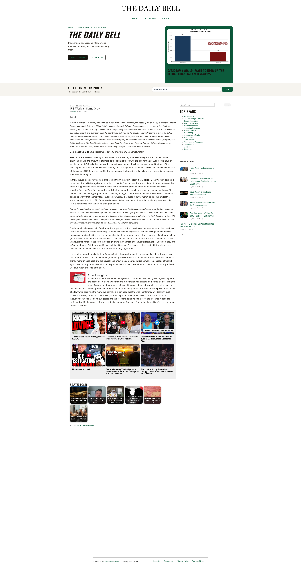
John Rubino (189, 140)
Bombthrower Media (111, 562)
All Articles (150, 18)
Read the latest (78, 57)
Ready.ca (188, 149)
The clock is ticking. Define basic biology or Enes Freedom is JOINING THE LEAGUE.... (157, 371)
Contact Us (168, 561)
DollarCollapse (190, 130)
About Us (156, 561)
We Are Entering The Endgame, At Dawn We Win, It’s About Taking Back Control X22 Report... (122, 371)
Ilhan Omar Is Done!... (81, 369)
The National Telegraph (193, 142)
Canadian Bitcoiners (192, 128)
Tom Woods (189, 144)
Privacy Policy (183, 561)
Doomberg (188, 133)
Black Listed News (191, 123)
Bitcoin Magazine (191, 121)
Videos (165, 18)
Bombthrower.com (191, 126)
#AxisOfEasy (189, 116)
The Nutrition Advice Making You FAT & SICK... (88, 338)
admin (74, 111)
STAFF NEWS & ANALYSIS (85, 426)
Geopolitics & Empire (192, 135)
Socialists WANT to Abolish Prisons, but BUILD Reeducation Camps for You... (156, 339)
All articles (97, 57)
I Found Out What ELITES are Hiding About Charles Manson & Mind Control (203, 181)
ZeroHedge (189, 147)
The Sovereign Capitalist (194, 119)
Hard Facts (188, 137)
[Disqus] (123, 459)
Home (135, 18)
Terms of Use (198, 561)
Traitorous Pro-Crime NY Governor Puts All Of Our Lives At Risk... (122, 338)
